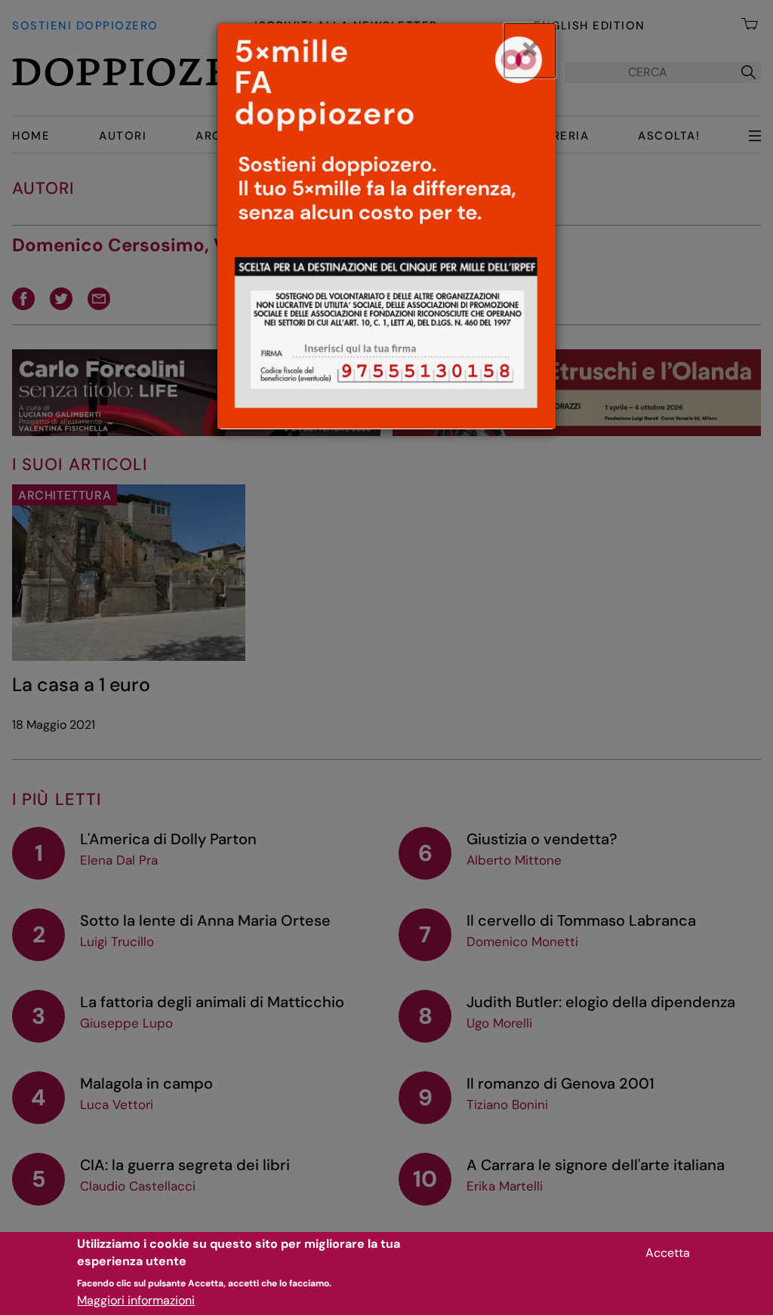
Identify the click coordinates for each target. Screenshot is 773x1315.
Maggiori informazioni (136, 1300)
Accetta (667, 1253)
